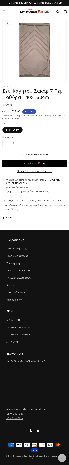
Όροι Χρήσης (13, 263)
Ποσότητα (7, 136)
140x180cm (12, 129)
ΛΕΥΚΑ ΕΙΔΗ (13, 320)
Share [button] (9, 217)
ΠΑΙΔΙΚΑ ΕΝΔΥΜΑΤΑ (18, 327)
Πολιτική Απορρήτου (18, 270)
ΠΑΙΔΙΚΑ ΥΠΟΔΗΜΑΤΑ (19, 334)
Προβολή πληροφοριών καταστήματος (27, 191)
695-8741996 (14, 418)
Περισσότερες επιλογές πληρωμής (34, 171)
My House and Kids (20, 456)
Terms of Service (16, 292)
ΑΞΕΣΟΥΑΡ (12, 341)
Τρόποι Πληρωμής (16, 248)
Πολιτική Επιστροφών (18, 277)
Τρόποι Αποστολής (17, 255)
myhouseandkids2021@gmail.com (26, 409)
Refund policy (14, 299)
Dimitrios (35, 459)
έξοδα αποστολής (38, 115)
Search (10, 285)
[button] (4, 11)
